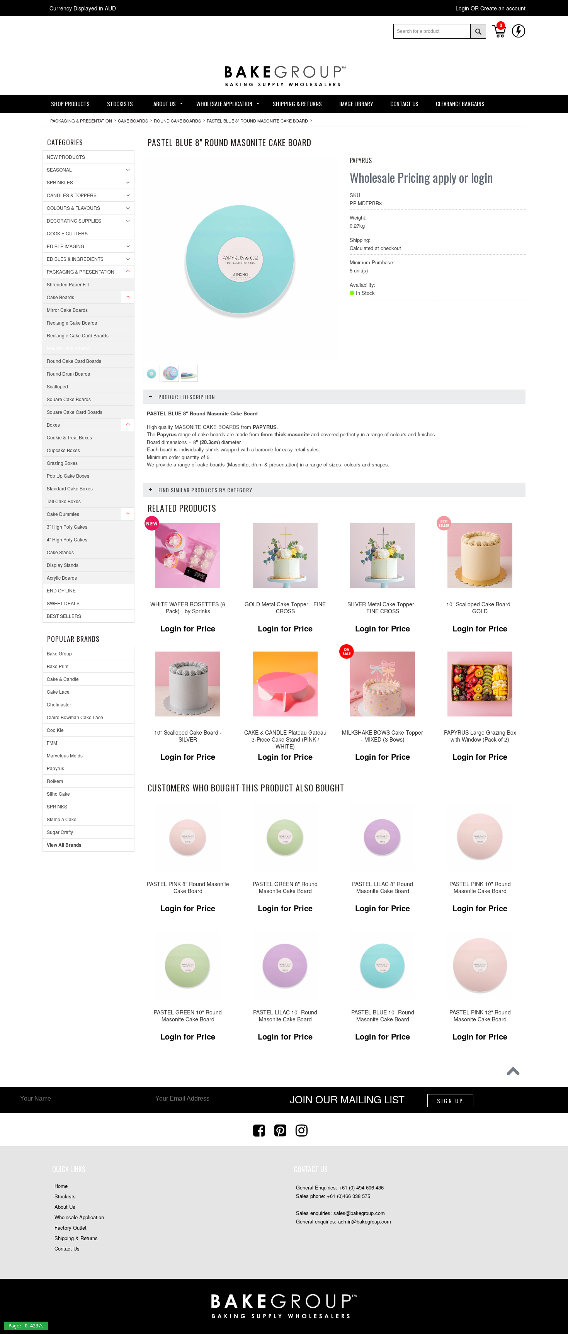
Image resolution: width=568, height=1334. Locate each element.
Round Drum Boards (68, 373)
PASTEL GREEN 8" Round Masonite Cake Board (285, 887)
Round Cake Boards (177, 120)
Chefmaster (59, 704)
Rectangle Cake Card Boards (78, 335)
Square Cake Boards (69, 399)
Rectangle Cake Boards (72, 322)
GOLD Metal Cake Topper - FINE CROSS (285, 608)
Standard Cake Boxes (70, 488)
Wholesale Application (79, 1217)
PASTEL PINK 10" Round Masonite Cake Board (480, 887)
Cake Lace (58, 691)
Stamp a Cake (62, 819)
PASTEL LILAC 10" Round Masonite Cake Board (285, 1016)
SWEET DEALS (63, 603)
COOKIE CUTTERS (67, 233)
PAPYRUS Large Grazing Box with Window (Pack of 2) (480, 736)
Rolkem (55, 781)
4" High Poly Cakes (67, 539)
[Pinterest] (281, 1130)
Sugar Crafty (60, 832)
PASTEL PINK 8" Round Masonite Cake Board (188, 887)
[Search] (478, 31)
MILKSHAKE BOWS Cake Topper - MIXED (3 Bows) (382, 736)
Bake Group (59, 653)
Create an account (502, 8)
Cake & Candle (63, 679)
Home (61, 1185)
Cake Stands (60, 552)
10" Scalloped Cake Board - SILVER (188, 736)
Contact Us (67, 1248)
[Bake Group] (284, 92)
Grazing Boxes (62, 462)
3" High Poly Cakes (67, 526)
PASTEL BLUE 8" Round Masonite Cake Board (257, 120)
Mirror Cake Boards (67, 309)
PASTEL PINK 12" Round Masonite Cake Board (480, 1016)
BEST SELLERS (64, 616)
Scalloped (57, 386)
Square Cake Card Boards (74, 411)
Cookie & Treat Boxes (69, 437)
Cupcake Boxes (63, 450)
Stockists (65, 1196)
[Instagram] (303, 1130)
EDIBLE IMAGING (65, 246)
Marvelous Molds (65, 755)
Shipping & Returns (76, 1238)
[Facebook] (260, 1130)
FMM (52, 742)
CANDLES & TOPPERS (72, 195)
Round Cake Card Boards (74, 360)
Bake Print (57, 666)
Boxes (53, 424)
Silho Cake (58, 793)
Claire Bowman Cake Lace (75, 717)
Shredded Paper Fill (68, 284)
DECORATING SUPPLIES (74, 220)
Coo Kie (55, 730)
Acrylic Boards (62, 577)
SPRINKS (57, 806)
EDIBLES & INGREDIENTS (75, 258)
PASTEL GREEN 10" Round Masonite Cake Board (188, 1016)
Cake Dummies (63, 513)
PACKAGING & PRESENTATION (81, 120)
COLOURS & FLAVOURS (73, 207)
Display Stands (62, 565)
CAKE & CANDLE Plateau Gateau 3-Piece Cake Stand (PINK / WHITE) (285, 739)
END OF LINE (61, 590)
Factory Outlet (70, 1227)
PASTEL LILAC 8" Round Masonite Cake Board (382, 887)
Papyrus (55, 768)
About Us (64, 1206)
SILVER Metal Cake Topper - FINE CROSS (382, 608)
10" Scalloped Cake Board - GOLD (480, 608)
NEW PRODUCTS (66, 156)
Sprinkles (60, 182)
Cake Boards (133, 120)
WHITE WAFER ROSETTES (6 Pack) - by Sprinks (187, 608)
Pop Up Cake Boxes (68, 475)
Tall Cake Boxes (64, 501)
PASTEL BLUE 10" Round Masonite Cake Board (382, 1016)
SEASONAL (59, 169)
